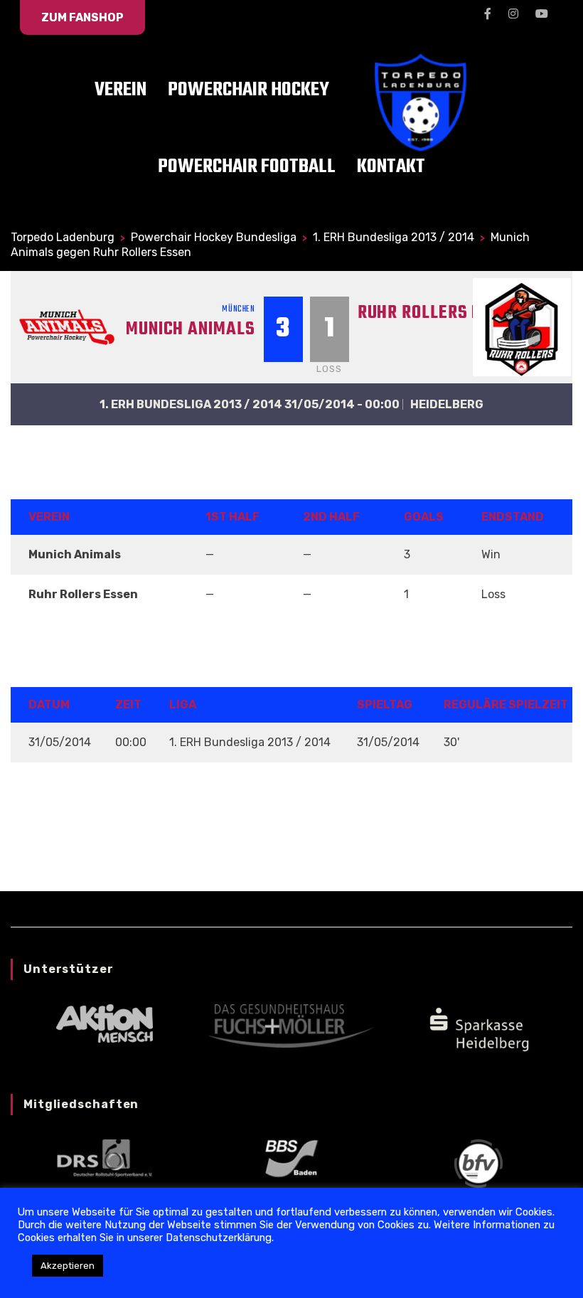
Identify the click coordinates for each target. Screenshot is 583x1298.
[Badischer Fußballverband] (478, 1162)
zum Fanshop (82, 17)
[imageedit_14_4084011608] (478, 1027)
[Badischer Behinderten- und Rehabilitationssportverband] (291, 1157)
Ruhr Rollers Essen (439, 313)
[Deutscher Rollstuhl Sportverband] (104, 1157)
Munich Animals (190, 329)
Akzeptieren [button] (68, 1265)
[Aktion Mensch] (104, 1022)
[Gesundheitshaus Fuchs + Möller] (291, 1025)
